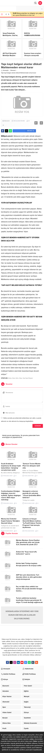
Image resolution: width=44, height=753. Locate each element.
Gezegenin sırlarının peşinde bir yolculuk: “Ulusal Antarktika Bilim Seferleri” (32, 494)
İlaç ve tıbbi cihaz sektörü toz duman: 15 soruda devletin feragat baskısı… (29, 589)
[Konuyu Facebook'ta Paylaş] (2, 130)
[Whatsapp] (29, 662)
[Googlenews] (25, 662)
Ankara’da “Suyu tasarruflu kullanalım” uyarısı (26, 553)
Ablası (10, 378)
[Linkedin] (18, 662)
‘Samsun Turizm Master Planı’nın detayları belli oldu (31, 466)
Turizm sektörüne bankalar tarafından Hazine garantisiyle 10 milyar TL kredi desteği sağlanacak (29, 600)
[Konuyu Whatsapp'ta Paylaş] (10, 130)
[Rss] (36, 662)
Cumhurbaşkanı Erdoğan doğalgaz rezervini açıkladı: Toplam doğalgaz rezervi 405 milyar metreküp (11, 495)
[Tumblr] (32, 662)
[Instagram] (14, 662)
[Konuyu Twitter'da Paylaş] (6, 130)
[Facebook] (7, 662)
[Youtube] (22, 662)
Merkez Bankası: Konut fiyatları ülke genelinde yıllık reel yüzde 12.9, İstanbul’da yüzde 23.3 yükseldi (28, 543)
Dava (13, 378)
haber (10, 735)
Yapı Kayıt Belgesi (28, 378)
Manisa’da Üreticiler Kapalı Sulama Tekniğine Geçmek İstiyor (10, 521)
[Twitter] (11, 662)
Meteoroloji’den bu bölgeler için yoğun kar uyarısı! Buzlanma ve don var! (28, 14)
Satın (17, 378)
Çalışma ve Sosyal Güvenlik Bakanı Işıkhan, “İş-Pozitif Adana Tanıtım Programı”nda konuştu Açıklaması (32, 523)
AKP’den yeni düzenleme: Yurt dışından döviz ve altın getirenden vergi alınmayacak (29, 577)
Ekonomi (13, 70)
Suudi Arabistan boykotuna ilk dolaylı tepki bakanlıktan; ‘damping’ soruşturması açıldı (11, 467)
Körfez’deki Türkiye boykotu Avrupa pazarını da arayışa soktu (28, 564)
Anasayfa (6, 70)
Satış (20, 378)
